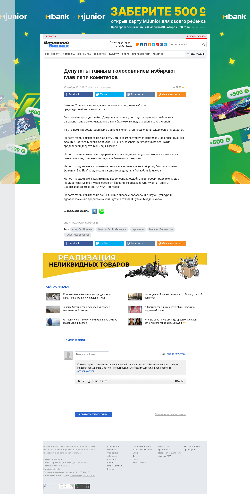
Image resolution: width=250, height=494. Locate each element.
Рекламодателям (196, 36)
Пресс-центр (190, 450)
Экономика (84, 54)
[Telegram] (165, 44)
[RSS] (137, 44)
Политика (69, 54)
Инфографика (139, 463)
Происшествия (141, 54)
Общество (100, 54)
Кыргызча (50, 36)
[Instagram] (161, 44)
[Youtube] (157, 44)
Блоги (135, 453)
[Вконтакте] (141, 44)
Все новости (52, 54)
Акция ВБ (158, 54)
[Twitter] (153, 44)
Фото (135, 456)
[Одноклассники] (149, 44)
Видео (136, 459)
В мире (110, 469)
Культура (114, 54)
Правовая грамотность (169, 453)
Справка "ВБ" (164, 456)
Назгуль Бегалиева (100, 87)
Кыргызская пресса (142, 450)
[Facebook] (145, 44)
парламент (138, 229)
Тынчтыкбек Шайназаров (112, 229)
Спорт (125, 54)
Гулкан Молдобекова (77, 234)
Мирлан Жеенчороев (161, 229)
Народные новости (142, 446)
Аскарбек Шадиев (82, 229)
